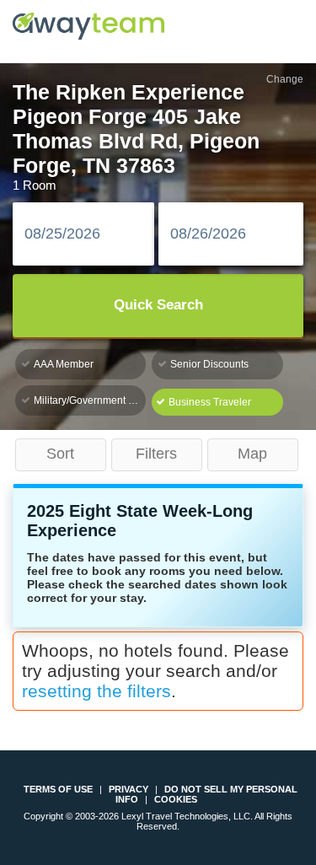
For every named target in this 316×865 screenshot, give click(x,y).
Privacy (128, 789)
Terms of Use (58, 789)
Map (252, 453)
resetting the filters (96, 691)
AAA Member (64, 364)
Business (210, 402)
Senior (209, 364)
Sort (60, 453)
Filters (156, 453)
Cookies (175, 799)
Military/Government (90, 400)
